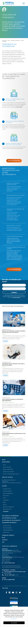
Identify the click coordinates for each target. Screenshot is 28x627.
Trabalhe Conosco (8, 535)
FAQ (3, 542)
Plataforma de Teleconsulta (11, 520)
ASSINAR (14, 292)
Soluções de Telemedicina (10, 515)
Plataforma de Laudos (9, 518)
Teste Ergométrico (7, 509)
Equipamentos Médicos (9, 522)
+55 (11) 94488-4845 (9, 579)
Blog (3, 537)
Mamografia (6, 500)
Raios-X (5, 504)
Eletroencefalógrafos (8, 530)
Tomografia (5, 511)
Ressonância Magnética (8, 506)
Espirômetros (6, 532)
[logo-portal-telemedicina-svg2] (10, 3)
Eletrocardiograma (7, 491)
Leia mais (5, 341)
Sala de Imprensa (7, 467)
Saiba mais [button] (14, 618)
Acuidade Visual (7, 488)
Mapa (4, 502)
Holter (4, 497)
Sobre (4, 464)
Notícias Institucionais (8, 469)
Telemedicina (11, 402)
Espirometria (6, 495)
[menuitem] (23, 3)
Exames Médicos (5, 402)
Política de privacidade (8, 471)
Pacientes (4, 334)
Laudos (4, 486)
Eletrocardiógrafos (7, 527)
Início (4, 459)
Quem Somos (6, 462)
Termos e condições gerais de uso (11, 473)
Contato (5, 540)
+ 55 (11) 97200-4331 (9, 562)
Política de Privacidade (16, 297)
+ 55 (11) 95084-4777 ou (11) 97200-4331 (15, 572)
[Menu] (23, 3)
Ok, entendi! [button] (14, 622)
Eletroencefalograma (8, 493)
